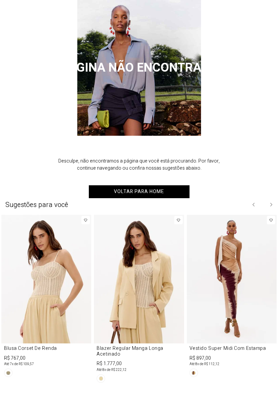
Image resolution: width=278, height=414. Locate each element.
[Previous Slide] (254, 204)
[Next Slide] (270, 204)
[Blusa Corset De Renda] (46, 297)
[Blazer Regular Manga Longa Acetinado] (139, 299)
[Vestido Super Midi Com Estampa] (232, 297)
